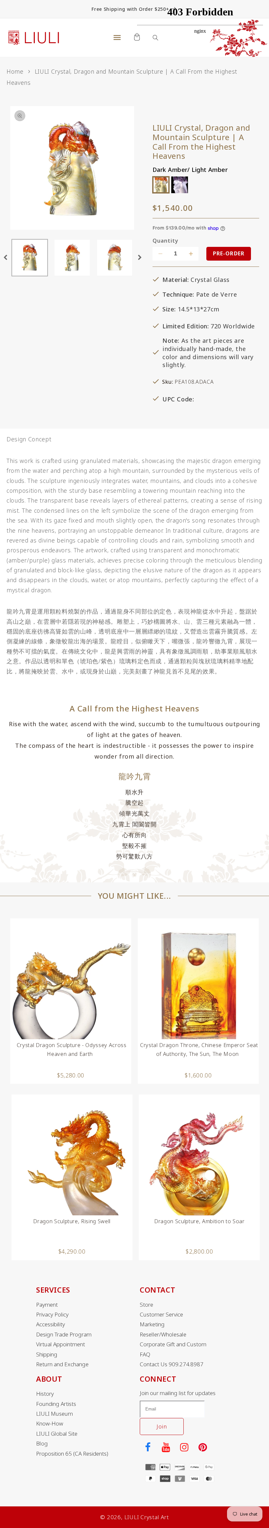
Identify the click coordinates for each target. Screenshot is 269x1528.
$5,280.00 (70, 1075)
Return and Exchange (62, 1364)
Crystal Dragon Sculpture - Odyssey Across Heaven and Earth (72, 1049)
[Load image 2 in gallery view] (72, 257)
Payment (47, 1305)
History (45, 1394)
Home (15, 71)
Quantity (165, 240)
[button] (117, 37)
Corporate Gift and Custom (173, 1344)
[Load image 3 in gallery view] (115, 257)
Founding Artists (56, 1404)
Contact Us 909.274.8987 (171, 1364)
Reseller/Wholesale (163, 1334)
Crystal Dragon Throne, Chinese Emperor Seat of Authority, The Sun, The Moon (199, 1049)
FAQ (145, 1354)
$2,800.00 (199, 1251)
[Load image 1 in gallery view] (30, 257)
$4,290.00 (72, 1251)
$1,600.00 (198, 1075)
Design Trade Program (64, 1334)
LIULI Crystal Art (146, 1517)
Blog (42, 1443)
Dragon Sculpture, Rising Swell (72, 1221)
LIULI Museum (54, 1414)
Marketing (152, 1324)
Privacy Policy (52, 1314)
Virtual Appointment (60, 1344)
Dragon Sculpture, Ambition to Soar (199, 1221)
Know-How (49, 1424)
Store (146, 1305)
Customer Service (161, 1314)
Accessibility (50, 1324)
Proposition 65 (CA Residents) (72, 1454)
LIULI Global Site (56, 1434)
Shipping (46, 1354)
